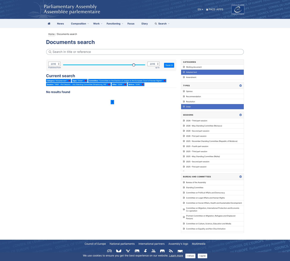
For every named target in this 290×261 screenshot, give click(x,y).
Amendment (191, 77)
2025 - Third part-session (196, 151)
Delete (68, 80)
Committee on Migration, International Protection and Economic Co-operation (212, 209)
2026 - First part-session (196, 136)
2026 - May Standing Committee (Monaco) (204, 126)
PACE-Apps (216, 9)
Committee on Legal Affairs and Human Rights (205, 198)
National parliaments (122, 243)
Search (162, 23)
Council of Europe (95, 243)
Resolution (190, 101)
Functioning (113, 23)
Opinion (189, 91)
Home (51, 34)
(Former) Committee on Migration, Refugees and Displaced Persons (210, 217)
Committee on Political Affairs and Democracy (205, 193)
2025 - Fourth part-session (197, 146)
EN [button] (199, 9)
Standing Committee (194, 187)
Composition (78, 23)
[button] (240, 86)
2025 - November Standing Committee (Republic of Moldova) (211, 141)
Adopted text (191, 72)
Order (188, 107)
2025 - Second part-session (197, 161)
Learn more (176, 255)
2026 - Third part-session (196, 120)
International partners (152, 243)
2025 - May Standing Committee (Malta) (203, 156)
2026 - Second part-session (197, 131)
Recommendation (193, 96)
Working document (194, 67)
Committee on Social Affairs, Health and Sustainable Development (214, 203)
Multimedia (198, 243)
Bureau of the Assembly (196, 182)
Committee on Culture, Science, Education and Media (208, 223)
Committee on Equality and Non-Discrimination (206, 229)
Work (96, 23)
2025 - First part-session (196, 167)
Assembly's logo (178, 243)
